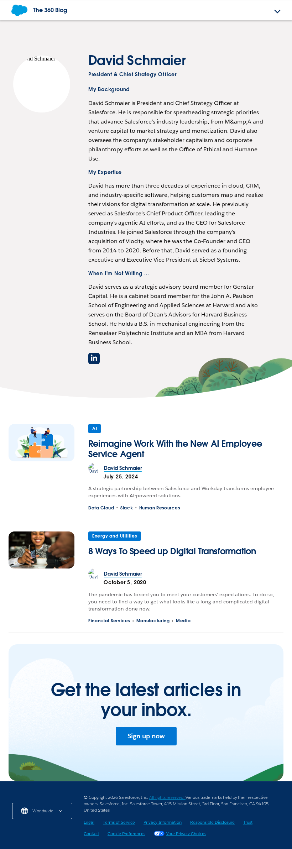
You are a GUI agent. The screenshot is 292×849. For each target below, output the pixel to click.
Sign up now (146, 736)
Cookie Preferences (126, 833)
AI (94, 428)
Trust (247, 822)
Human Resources (159, 507)
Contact (91, 833)
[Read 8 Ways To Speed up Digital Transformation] (41, 549)
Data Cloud (101, 507)
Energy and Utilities (114, 536)
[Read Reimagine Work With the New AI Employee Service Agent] (41, 443)
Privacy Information (163, 822)
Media (183, 620)
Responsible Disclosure (212, 822)
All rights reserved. (167, 797)
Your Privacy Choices (186, 833)
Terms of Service (119, 822)
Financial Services (109, 620)
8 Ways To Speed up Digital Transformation (172, 551)
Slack (126, 507)
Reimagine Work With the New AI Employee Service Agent (175, 448)
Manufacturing (153, 620)
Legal (89, 822)
